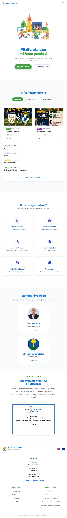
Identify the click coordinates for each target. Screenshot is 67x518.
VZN (16, 502)
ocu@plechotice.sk (33, 474)
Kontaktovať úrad (43, 66)
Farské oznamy (47, 99)
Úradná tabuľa (24, 66)
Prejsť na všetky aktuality (32, 177)
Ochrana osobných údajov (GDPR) (50, 505)
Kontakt (50, 491)
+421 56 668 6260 (33, 476)
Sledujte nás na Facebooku (35, 480)
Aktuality (17, 99)
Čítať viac (9, 139)
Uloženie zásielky (10, 163)
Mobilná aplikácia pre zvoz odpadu (15, 170)
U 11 (5, 148)
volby (6, 155)
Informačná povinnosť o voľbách (50, 502)
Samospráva (16, 491)
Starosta (16, 498)
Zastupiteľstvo (16, 495)
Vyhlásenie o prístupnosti (50, 498)
